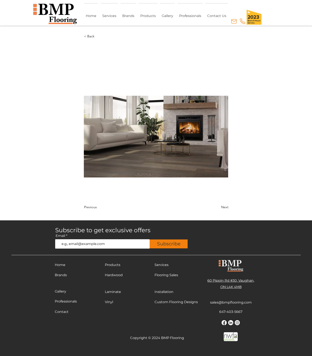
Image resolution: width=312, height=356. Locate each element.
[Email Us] (234, 21)
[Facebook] (224, 322)
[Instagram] (237, 322)
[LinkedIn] (230, 322)
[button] (148, 14)
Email (60, 236)
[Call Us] (242, 21)
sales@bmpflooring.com (231, 302)
